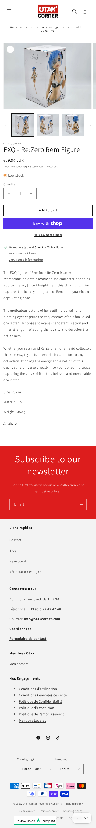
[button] (9, 11)
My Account (18, 561)
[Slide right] (91, 126)
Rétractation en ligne (25, 572)
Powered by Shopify (50, 803)
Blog (12, 550)
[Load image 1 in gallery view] (22, 125)
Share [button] (12, 423)
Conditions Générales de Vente (43, 695)
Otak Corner (30, 803)
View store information (26, 259)
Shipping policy (73, 811)
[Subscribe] (81, 504)
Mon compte (19, 664)
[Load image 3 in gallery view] (73, 125)
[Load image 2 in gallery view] (48, 125)
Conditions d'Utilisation (38, 689)
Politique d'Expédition (36, 707)
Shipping (26, 166)
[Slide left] (5, 126)
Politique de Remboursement (41, 714)
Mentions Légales (32, 720)
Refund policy (74, 803)
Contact (15, 540)
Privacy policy (26, 811)
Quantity (9, 184)
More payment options (48, 234)
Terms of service (49, 811)
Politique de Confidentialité (40, 701)
